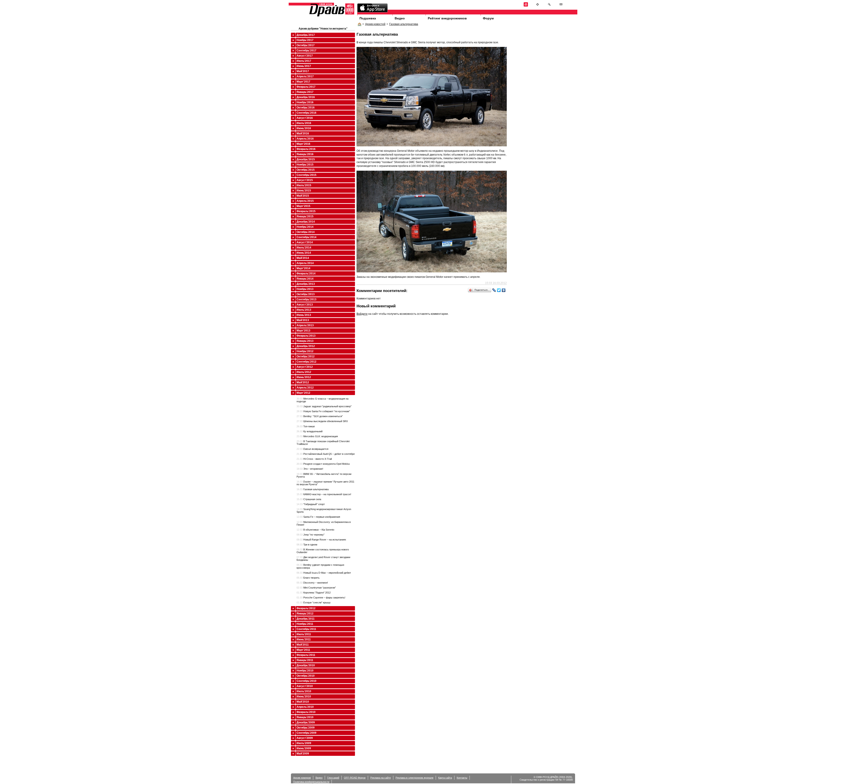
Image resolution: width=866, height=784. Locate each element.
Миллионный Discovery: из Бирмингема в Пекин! (324, 523)
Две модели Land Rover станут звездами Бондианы (323, 558)
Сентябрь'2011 (306, 629)
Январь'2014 (305, 278)
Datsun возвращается (312, 449)
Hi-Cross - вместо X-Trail (314, 459)
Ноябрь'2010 (305, 670)
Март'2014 (303, 268)
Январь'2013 (305, 341)
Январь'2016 (305, 154)
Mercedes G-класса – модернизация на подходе (322, 400)
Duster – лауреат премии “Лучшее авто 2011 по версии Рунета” (325, 483)
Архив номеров (302, 777)
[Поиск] (549, 6)
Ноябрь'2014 (305, 226)
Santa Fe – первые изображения (318, 516)
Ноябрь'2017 (305, 40)
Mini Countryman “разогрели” (316, 587)
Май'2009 (303, 753)
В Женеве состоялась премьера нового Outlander (323, 551)
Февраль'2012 (306, 608)
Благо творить (308, 577)
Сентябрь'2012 (306, 361)
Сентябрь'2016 (306, 112)
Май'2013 (303, 320)
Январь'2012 (305, 613)
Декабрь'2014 (306, 221)
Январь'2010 (305, 717)
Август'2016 (305, 118)
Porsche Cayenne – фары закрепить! (321, 597)
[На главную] (526, 6)
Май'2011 (303, 644)
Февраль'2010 (306, 712)
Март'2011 (303, 649)
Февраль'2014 (306, 273)
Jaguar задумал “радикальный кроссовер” (324, 406)
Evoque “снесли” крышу (314, 602)
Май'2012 (303, 382)
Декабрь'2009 (306, 722)
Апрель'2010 (305, 706)
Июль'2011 (304, 634)
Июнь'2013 (304, 315)
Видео (400, 18)
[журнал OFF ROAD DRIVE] (331, 16)
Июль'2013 (304, 309)
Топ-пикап (306, 426)
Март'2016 (303, 143)
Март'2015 (303, 206)
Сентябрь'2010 (306, 681)
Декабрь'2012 (306, 346)
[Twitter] (499, 290)
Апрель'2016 (305, 138)
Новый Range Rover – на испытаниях (321, 539)
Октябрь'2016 (306, 107)
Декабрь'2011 (306, 618)
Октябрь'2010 (306, 675)
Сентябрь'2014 (306, 237)
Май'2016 (303, 133)
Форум (488, 18)
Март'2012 (303, 392)
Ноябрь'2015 (305, 164)
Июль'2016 (304, 123)
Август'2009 (305, 738)
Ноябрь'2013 (305, 289)
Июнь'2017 (304, 66)
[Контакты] (561, 6)
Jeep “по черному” (311, 534)
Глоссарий (333, 777)
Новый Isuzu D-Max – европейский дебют (324, 572)
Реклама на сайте (380, 777)
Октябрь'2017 (306, 45)
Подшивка (367, 18)
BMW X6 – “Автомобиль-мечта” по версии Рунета (324, 475)
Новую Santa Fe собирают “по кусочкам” (323, 411)
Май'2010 (303, 701)
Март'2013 (303, 330)
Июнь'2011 (304, 639)
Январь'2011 (305, 660)
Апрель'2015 (305, 200)
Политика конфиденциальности (311, 781)
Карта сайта (445, 777)
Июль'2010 (304, 691)
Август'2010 (305, 686)
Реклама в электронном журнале (414, 777)
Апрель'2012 (305, 387)
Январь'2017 (305, 92)
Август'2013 (305, 304)
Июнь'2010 (304, 696)
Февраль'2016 (306, 149)
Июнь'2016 (304, 128)
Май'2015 (303, 195)
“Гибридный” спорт (311, 504)
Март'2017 (303, 81)
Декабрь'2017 (306, 35)
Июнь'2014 (304, 252)
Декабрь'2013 (306, 283)
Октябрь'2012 (306, 356)
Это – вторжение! (310, 468)
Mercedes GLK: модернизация (317, 436)
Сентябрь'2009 (306, 732)
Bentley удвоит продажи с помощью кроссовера (320, 566)
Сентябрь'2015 (306, 175)
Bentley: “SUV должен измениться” (320, 416)
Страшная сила (309, 499)
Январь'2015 (305, 216)
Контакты (462, 777)
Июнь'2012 (304, 377)
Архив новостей (375, 24)
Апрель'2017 (305, 76)
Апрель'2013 (305, 325)
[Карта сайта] (537, 6)
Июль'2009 (304, 743)
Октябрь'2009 (306, 727)
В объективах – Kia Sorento (315, 529)
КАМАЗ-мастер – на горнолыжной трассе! (324, 494)
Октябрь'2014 (306, 232)
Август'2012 (305, 366)
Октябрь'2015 (306, 169)
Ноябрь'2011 (305, 623)
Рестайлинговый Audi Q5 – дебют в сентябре (326, 454)
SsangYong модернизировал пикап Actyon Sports (324, 510)
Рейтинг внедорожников (447, 18)
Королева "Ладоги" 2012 (314, 592)
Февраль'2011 (306, 655)
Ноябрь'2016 (305, 102)
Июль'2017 (304, 60)
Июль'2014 (304, 247)
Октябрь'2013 (306, 294)
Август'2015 (305, 180)
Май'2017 (303, 71)
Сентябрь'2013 (306, 299)
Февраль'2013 (306, 335)
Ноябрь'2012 (305, 351)
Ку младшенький (309, 431)
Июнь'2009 (304, 748)
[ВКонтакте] (503, 290)
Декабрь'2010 (306, 665)
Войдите (362, 313)
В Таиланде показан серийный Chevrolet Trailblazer (323, 442)
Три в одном (307, 544)
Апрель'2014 (305, 263)
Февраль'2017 (306, 86)
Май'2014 (303, 258)
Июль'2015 (304, 185)
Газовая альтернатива (403, 24)
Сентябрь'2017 (306, 50)
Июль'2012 (304, 372)
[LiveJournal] (494, 290)
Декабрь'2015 (306, 159)
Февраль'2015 (306, 211)
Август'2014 (305, 242)
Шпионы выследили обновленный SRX (322, 421)
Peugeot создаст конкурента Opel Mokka (323, 463)
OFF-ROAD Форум (355, 777)
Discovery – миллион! (312, 582)
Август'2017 (305, 55)
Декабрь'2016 (306, 97)
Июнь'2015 (304, 190)
